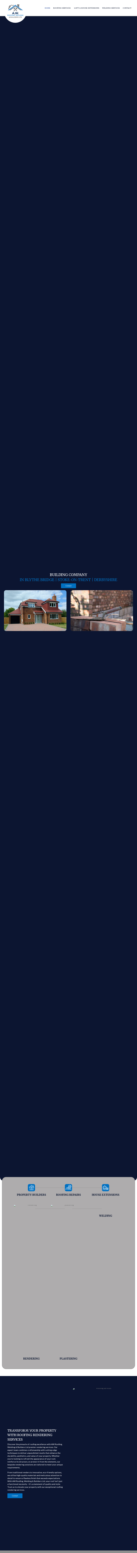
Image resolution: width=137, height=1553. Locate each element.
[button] (68, 585)
